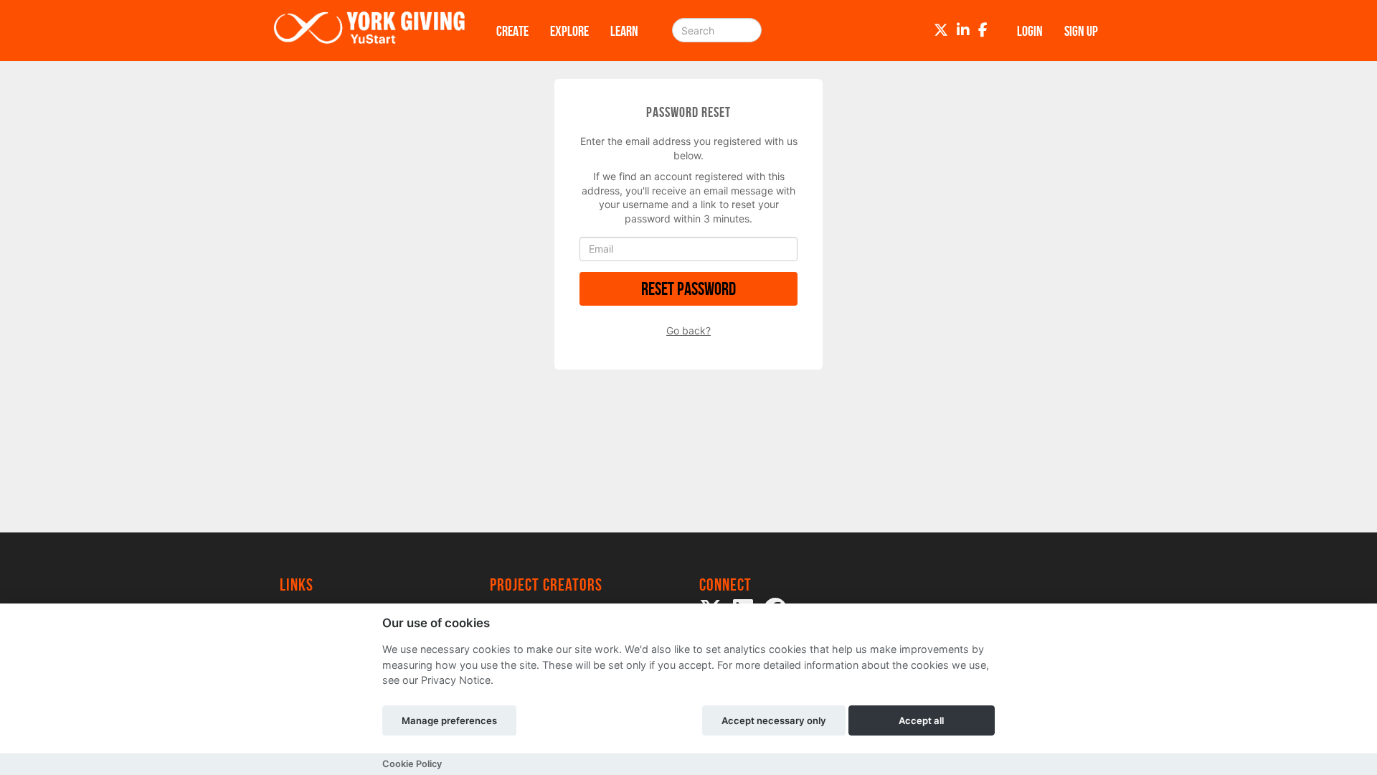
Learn (624, 31)
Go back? (688, 330)
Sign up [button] (1081, 31)
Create (512, 31)
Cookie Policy (412, 763)
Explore (569, 31)
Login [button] (1030, 31)
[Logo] (369, 30)
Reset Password (688, 289)
